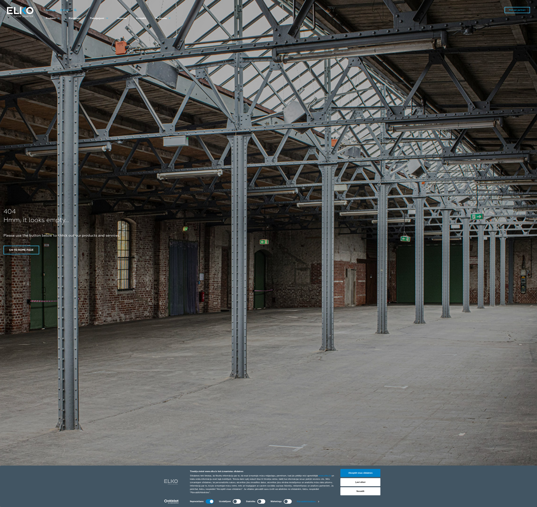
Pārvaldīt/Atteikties (306, 501)
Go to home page (21, 250)
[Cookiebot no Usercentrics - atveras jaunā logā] (171, 501)
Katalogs (51, 10)
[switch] (237, 501)
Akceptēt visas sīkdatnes (360, 473)
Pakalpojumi (97, 18)
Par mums (161, 18)
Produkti (51, 18)
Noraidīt (360, 491)
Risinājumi (75, 18)
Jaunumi (122, 18)
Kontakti (141, 18)
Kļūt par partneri (517, 10)
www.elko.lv (324, 475)
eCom (66, 10)
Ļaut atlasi (360, 482)
